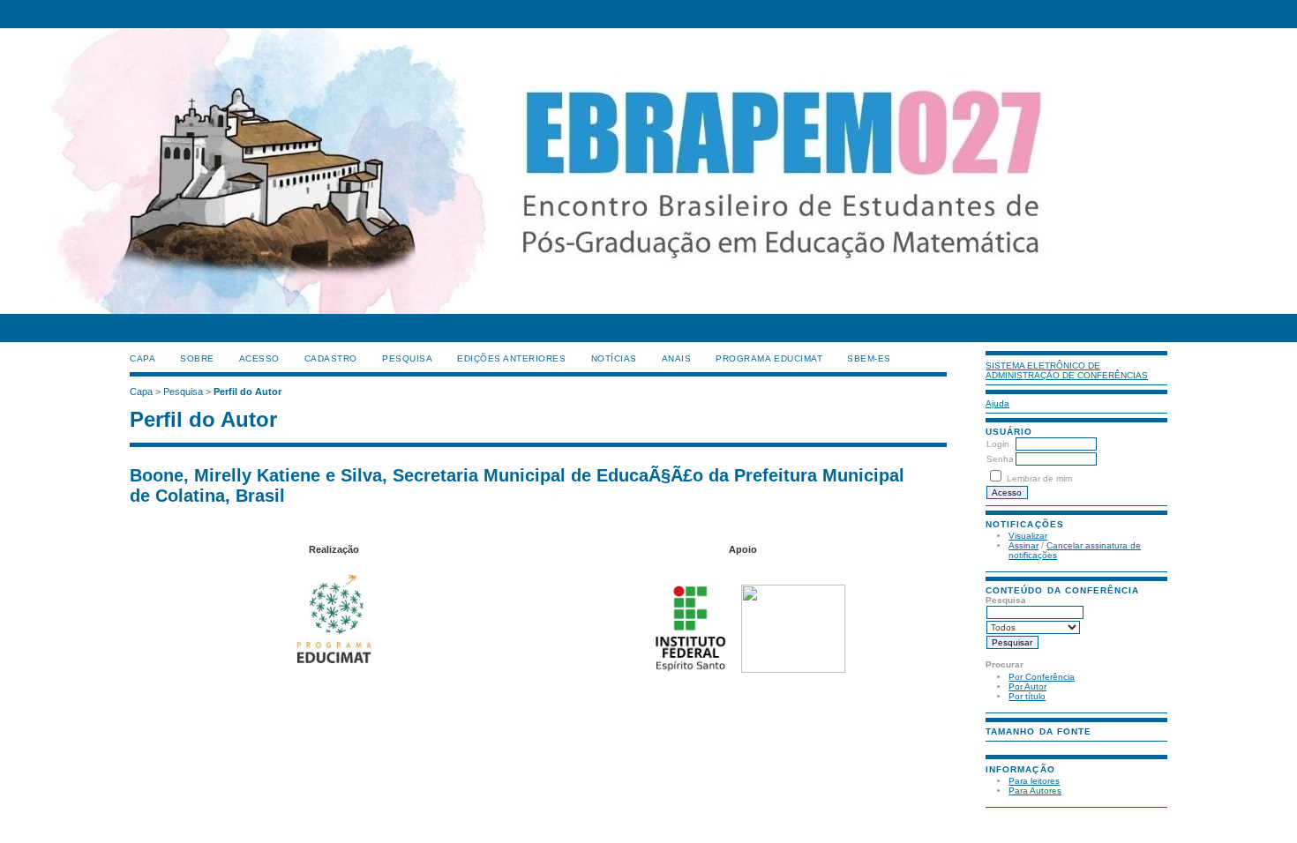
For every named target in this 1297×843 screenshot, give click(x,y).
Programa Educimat (769, 358)
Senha (1000, 459)
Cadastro (330, 358)
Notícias (614, 358)
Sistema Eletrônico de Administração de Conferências (1067, 370)
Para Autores (1034, 790)
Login (997, 444)
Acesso (259, 358)
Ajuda (997, 403)
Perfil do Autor (247, 391)
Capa (142, 358)
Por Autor (1027, 686)
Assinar (1023, 545)
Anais (677, 358)
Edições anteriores (511, 358)
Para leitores (1034, 781)
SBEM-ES (869, 358)
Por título (1027, 696)
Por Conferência (1041, 677)
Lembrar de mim (1039, 478)
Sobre (197, 358)
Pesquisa (407, 358)
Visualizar (1027, 536)
